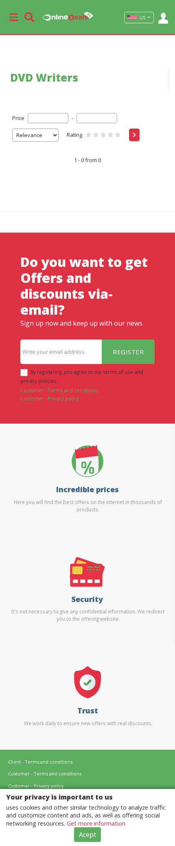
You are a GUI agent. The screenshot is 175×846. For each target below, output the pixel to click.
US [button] (142, 17)
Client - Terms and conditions (40, 762)
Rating (74, 134)
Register (128, 352)
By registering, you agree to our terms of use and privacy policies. (81, 376)
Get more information (96, 823)
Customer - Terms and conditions (59, 390)
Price (18, 118)
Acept (87, 834)
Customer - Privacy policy (49, 398)
